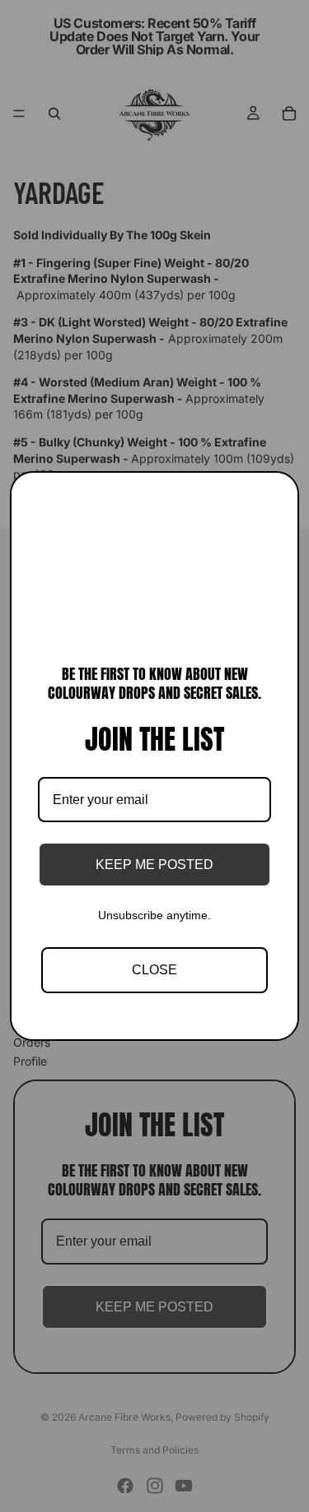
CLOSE (154, 970)
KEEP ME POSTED (154, 865)
